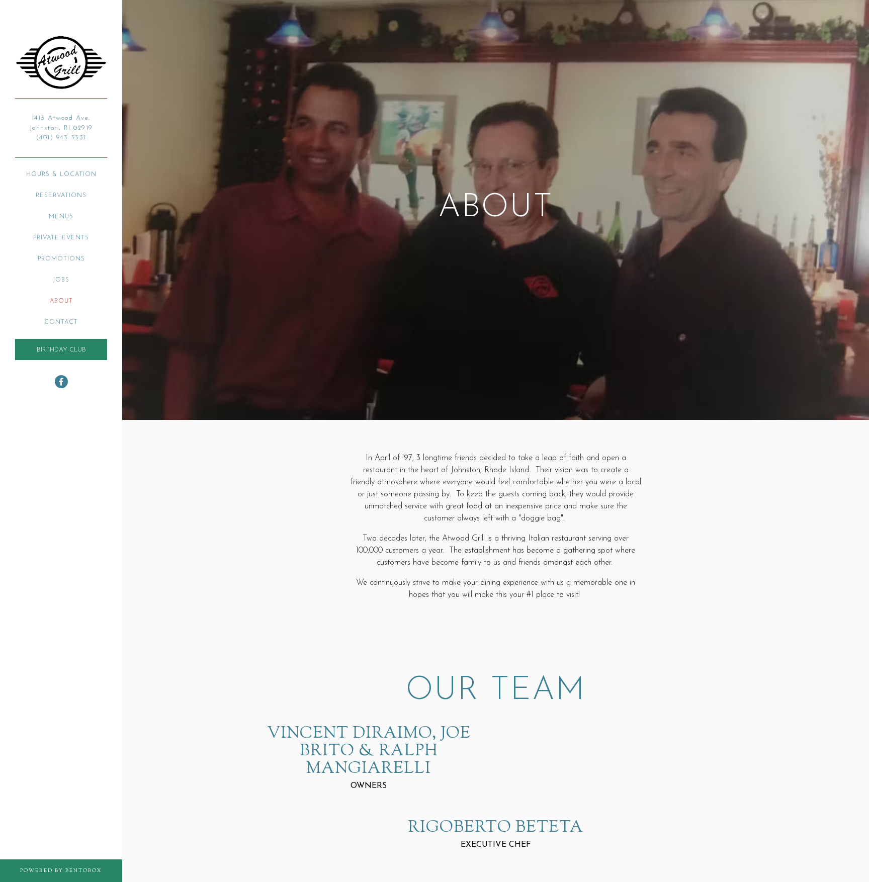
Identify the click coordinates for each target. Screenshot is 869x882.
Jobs (61, 280)
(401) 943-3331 (61, 137)
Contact (61, 322)
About (61, 301)
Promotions (61, 259)
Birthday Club (61, 349)
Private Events (61, 238)
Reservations (61, 196)
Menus (61, 217)
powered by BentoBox (71, 870)
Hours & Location (61, 174)
